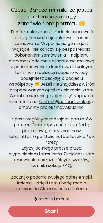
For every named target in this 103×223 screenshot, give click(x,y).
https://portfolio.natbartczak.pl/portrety (57, 139)
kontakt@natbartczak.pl (64, 102)
